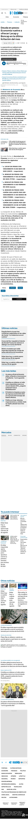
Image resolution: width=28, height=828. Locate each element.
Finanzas (9, 22)
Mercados (18, 773)
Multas (3, 797)
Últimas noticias (15, 768)
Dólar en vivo (13, 9)
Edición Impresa (6, 781)
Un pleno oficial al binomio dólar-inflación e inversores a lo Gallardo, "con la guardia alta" (16, 377)
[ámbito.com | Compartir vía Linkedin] (22, 43)
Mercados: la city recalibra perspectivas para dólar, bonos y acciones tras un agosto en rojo (22, 599)
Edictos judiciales (18, 795)
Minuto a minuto (23, 590)
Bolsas (10, 435)
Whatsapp (21, 762)
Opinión (13, 776)
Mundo (13, 779)
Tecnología (18, 787)
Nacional (4, 779)
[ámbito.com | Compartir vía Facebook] (18, 43)
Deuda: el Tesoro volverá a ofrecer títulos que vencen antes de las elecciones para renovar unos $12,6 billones (14, 72)
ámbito (3, 22)
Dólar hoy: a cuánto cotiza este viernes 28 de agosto (12, 363)
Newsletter (23, 762)
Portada (4, 768)
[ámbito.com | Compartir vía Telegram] (24, 43)
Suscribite (19, 299)
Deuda (20, 288)
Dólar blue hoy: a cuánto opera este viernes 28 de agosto (17, 148)
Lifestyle (22, 776)
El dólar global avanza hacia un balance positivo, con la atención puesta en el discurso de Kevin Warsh (14, 664)
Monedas (3, 435)
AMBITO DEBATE (22, 804)
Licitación (17, 22)
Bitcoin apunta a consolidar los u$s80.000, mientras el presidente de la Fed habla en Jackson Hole (23, 526)
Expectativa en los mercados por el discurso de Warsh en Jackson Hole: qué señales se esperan (23, 546)
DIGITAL (6, 803)
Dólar (7, 17)
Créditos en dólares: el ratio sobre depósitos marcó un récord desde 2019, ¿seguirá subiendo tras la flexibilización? (16, 385)
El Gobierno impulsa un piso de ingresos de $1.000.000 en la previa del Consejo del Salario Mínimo (15, 394)
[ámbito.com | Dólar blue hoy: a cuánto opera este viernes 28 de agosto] (4, 149)
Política (23, 771)
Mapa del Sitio (11, 789)
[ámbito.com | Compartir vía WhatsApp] (16, 43)
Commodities (17, 435)
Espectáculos (6, 787)
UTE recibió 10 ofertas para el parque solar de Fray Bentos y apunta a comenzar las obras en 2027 (17, 143)
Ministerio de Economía (11, 89)
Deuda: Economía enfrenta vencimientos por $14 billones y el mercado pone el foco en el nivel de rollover (14, 78)
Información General (8, 784)
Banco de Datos (6, 773)
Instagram (9, 762)
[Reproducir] (4, 63)
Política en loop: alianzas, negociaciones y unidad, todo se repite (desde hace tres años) (16, 402)
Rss (2, 789)
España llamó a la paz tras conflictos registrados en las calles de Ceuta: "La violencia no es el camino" (14, 334)
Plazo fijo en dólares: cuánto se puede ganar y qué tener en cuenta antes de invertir (13, 639)
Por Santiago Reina (5, 680)
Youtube (17, 762)
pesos (3, 291)
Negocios (4, 776)
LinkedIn (13, 762)
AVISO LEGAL (5, 795)
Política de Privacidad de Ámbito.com (13, 792)
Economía (16, 17)
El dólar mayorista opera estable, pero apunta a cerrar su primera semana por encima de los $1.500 (5, 555)
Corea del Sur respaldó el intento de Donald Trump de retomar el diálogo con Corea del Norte (13, 343)
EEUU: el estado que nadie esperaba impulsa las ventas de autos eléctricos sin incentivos (13, 350)
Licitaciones (13, 797)
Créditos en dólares (23, 9)
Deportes (22, 779)
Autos (21, 784)
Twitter (2, 762)
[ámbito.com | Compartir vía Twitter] (20, 43)
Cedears (24, 435)
